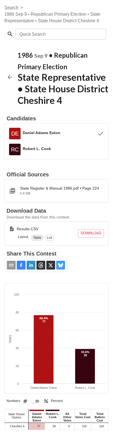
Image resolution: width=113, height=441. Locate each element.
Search (11, 7)
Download (91, 233)
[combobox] (60, 34)
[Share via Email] (11, 265)
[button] (37, 237)
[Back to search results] (9, 77)
